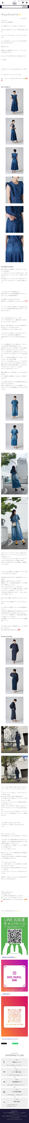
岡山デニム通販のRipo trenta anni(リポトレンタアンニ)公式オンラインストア (14, 1116)
